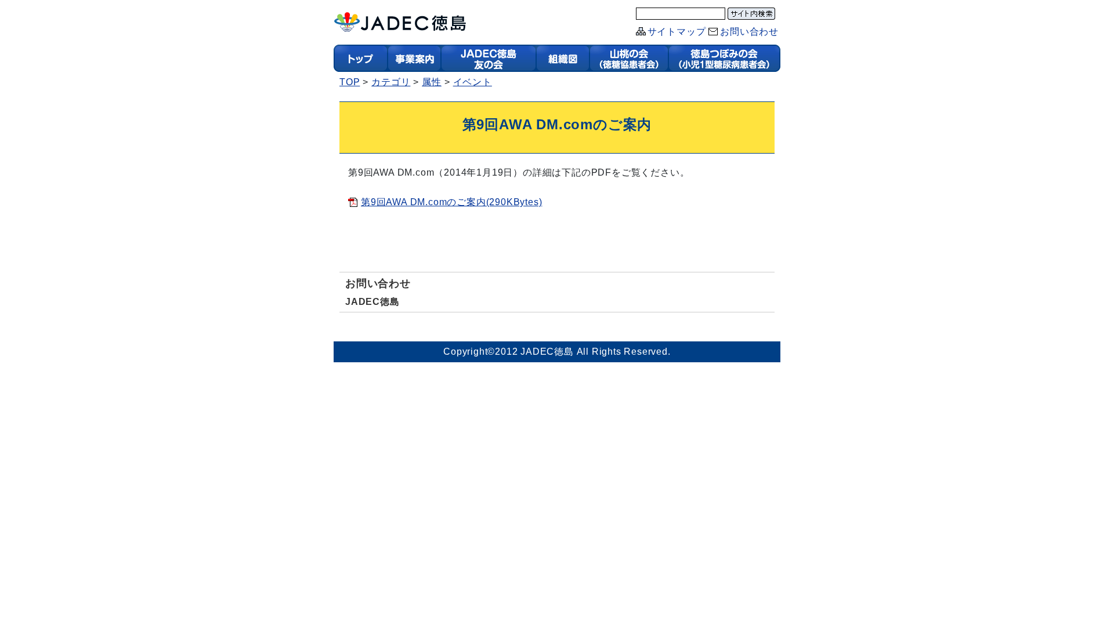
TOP (349, 82)
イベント (472, 82)
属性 (432, 82)
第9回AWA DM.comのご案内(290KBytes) (451, 202)
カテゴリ (390, 82)
